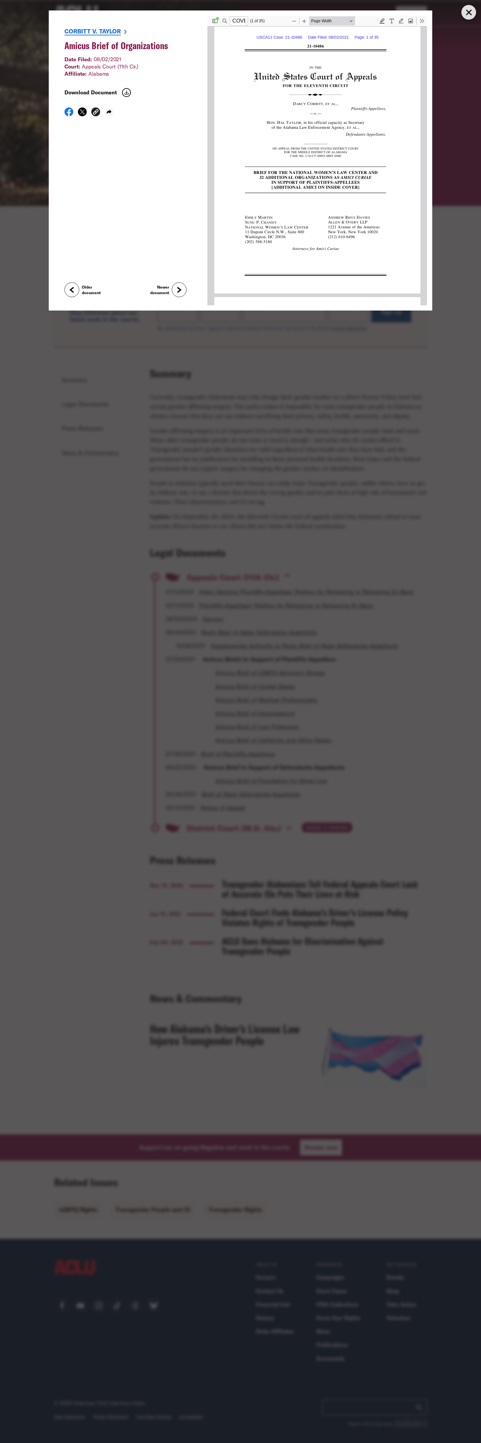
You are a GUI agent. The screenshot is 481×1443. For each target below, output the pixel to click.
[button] (95, 112)
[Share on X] (82, 114)
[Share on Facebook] (68, 114)
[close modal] (468, 12)
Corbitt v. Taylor (92, 31)
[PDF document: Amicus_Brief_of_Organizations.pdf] (317, 160)
